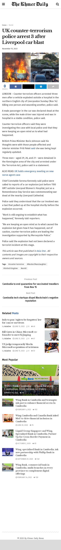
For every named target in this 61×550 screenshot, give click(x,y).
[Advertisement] (30, 14)
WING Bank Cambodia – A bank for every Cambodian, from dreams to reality (29, 387)
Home (4, 25)
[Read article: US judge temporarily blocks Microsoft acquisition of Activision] (52, 348)
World (11, 25)
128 (36, 477)
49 (34, 326)
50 (34, 351)
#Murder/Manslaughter (36, 264)
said (33, 148)
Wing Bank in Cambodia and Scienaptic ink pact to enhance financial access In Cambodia (36, 403)
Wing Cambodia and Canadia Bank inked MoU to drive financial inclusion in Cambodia (37, 418)
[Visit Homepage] (30, 4)
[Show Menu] (3, 4)
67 (34, 339)
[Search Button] (57, 4)
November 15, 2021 (9, 49)
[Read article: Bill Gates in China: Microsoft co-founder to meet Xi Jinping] (52, 335)
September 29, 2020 (25, 459)
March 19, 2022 (12, 393)
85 (35, 443)
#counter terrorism (16, 264)
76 (32, 425)
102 (35, 410)
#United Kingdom (11, 268)
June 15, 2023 (19, 326)
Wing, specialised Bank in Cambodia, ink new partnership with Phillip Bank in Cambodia (37, 452)
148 (37, 459)
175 (22, 393)
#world (24, 268)
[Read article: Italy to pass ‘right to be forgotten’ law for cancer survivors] (52, 323)
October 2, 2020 (24, 443)
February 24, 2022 (24, 477)
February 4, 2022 (24, 410)
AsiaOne (7, 326)
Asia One (41, 251)
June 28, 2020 (22, 425)
